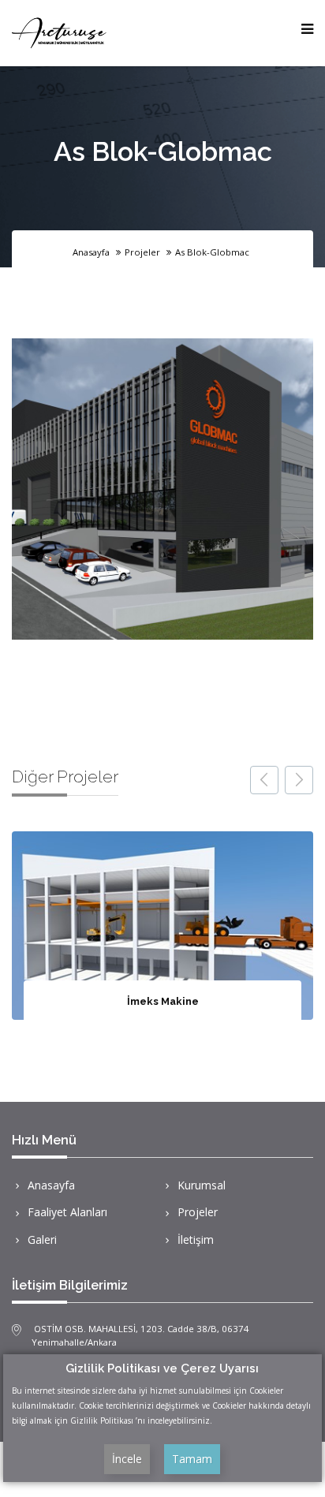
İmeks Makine (163, 1001)
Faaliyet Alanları (67, 1211)
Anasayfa (91, 252)
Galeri (42, 1239)
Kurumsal (201, 1185)
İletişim (195, 1239)
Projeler (197, 1211)
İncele (127, 1458)
